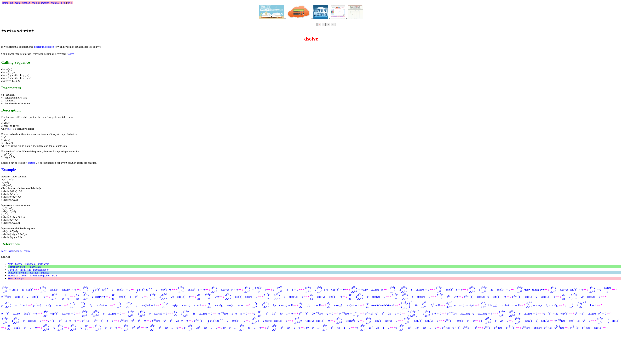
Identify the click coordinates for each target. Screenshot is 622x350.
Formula (23, 272)
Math (10, 263)
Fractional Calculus (18, 275)
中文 (70, 2)
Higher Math (34, 266)
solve (4, 251)
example (55, 2)
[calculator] (298, 12)
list (11, 2)
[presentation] (17, 289)
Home (5, 2)
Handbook (30, 263)
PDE (54, 275)
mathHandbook (41, 269)
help (63, 2)
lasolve (11, 251)
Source (70, 53)
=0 (153, 289)
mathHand (25, 269)
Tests (10, 278)
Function (12, 272)
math (17, 2)
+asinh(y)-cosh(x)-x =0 (380, 305)
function (26, 2)
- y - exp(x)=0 (90, 296)
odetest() (32, 162)
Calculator (13, 269)
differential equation (44, 46)
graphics (44, 2)
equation (34, 272)
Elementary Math (16, 266)
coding (35, 2)
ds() (10, 128)
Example (8, 170)
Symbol (19, 263)
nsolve (27, 251)
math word (43, 263)
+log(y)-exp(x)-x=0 (530, 289)
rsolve (19, 251)
